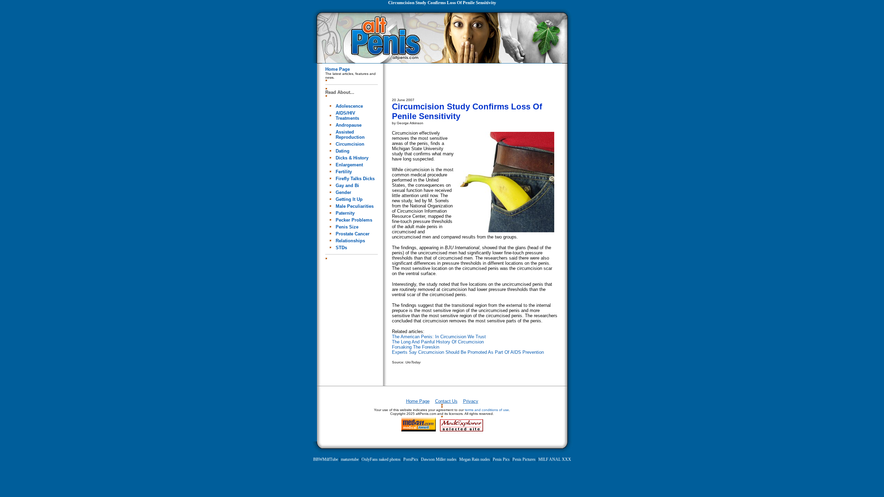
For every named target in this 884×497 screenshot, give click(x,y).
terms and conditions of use (487, 410)
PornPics (410, 459)
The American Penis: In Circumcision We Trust (439, 336)
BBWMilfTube (325, 459)
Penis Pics (501, 459)
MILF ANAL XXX (554, 459)
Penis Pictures (524, 459)
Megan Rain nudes (474, 459)
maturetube (350, 459)
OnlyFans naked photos (381, 459)
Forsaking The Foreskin (415, 347)
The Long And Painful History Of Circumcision (438, 341)
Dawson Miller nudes (439, 459)
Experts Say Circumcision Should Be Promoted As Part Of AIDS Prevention (468, 352)
